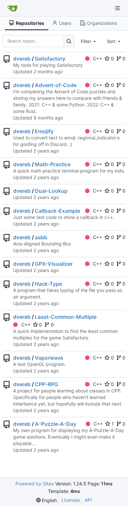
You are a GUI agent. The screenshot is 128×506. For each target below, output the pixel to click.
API (88, 500)
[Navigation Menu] (118, 8)
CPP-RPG (46, 384)
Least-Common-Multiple (65, 317)
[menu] (46, 500)
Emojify (44, 131)
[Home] (12, 8)
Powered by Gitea (34, 483)
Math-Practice (53, 164)
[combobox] (89, 41)
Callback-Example (57, 211)
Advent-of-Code (55, 85)
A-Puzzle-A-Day (55, 424)
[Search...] (69, 41)
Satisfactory (50, 58)
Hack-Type (48, 283)
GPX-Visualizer (54, 264)
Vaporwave (49, 357)
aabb (41, 237)
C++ (97, 58)
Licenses (70, 500)
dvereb (22, 58)
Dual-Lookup (51, 191)
